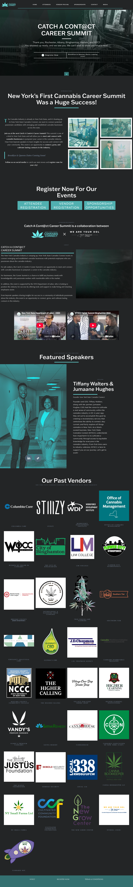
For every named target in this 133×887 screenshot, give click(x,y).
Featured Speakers (66, 357)
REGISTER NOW (63, 879)
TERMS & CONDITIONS (94, 879)
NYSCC (32, 879)
